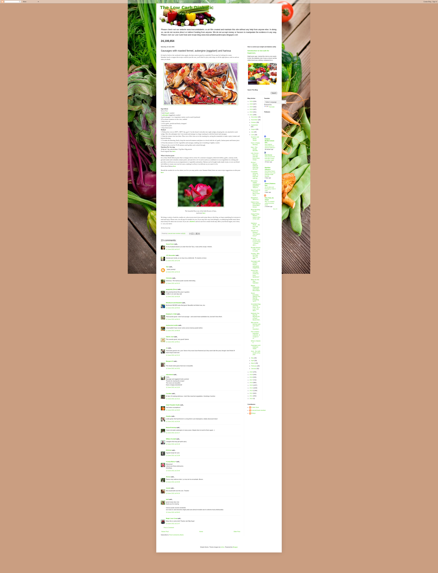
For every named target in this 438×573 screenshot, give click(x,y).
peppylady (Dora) (171, 289)
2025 (251, 104)
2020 (251, 372)
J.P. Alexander (170, 255)
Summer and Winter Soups (255, 138)
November (254, 120)
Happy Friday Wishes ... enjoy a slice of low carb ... (255, 217)
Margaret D (169, 361)
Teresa (168, 477)
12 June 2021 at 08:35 (173, 330)
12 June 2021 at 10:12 (173, 355)
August (253, 129)
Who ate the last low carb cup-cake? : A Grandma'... (255, 326)
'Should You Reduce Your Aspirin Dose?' (255, 233)
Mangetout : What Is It (254, 198)
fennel (167, 113)
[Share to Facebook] (197, 233)
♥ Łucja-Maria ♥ (171, 461)
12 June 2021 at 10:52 (173, 368)
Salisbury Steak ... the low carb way (255, 225)
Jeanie (168, 488)
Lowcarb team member (259, 410)
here (174, 151)
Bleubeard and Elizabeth (174, 303)
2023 (251, 109)
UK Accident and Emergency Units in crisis (270, 188)
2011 (251, 396)
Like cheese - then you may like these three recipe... (255, 156)
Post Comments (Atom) (176, 535)
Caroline (169, 393)
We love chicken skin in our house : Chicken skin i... (255, 242)
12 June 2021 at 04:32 (173, 308)
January (254, 368)
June (253, 135)
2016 (251, 382)
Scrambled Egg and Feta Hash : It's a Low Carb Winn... (256, 307)
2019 (251, 374)
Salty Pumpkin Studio (173, 405)
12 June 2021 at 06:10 (173, 319)
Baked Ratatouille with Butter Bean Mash (255, 288)
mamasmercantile (172, 325)
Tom (167, 267)
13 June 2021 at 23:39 (173, 482)
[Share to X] (194, 233)
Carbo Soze (255, 407)
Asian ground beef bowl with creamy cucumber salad (270, 158)
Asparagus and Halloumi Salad (255, 347)
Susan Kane (170, 244)
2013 (251, 390)
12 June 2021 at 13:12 (173, 399)
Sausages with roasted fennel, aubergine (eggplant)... (255, 264)
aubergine (165, 115)
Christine (169, 278)
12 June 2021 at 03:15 (173, 283)
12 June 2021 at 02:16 (173, 272)
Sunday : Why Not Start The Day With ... (255, 256)
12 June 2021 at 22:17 (173, 433)
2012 (251, 393)
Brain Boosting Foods (255, 210)
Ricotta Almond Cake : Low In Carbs (255, 249)
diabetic (192, 221)
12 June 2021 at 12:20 (173, 387)
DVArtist (168, 450)
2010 (251, 398)
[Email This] (190, 233)
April (252, 360)
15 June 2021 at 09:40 (173, 512)
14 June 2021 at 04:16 (173, 493)
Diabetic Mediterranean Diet (269, 140)
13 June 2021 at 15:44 (173, 470)
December (254, 117)
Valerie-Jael (170, 337)
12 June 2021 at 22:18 (173, 444)
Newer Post (165, 531)
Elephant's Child (171, 314)
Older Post (237, 531)
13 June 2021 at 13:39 (173, 455)
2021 (251, 115)
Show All (275, 209)
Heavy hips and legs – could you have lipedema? (255, 274)
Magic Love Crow (171, 518)
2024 (251, 107)
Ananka (168, 416)
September (254, 125)
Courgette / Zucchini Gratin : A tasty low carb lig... (254, 175)
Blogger (235, 547)
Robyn (254, 413)
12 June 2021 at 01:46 (173, 260)
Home (201, 531)
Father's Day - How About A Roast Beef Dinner (255, 204)
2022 (251, 112)
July (252, 132)
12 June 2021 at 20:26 (173, 421)
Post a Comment (169, 527)
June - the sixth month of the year (255, 352)
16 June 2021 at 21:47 (173, 523)
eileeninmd (169, 374)
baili (167, 499)
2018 (251, 377)
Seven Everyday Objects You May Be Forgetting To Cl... (255, 297)
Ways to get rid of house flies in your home (255, 192)
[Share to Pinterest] (199, 233)
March (253, 363)
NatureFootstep (171, 427)
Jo (167, 348)
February (254, 366)
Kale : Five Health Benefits (254, 148)
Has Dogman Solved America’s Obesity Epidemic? (270, 146)
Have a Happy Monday (255, 143)
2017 (251, 380)
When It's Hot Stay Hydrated (255, 281)
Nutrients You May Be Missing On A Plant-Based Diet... (256, 317)
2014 (251, 388)
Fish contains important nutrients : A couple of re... (255, 335)
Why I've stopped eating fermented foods (269, 203)
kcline (222, 547)
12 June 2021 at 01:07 (173, 249)
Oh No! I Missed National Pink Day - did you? (255, 166)
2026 (251, 101)
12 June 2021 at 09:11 (173, 342)
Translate (272, 107)
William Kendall (171, 439)
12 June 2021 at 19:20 (173, 410)
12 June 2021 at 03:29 (173, 296)
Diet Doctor (268, 155)
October (253, 122)
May (252, 358)
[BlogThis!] (192, 233)
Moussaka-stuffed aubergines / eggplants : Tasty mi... (255, 184)
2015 (251, 385)
